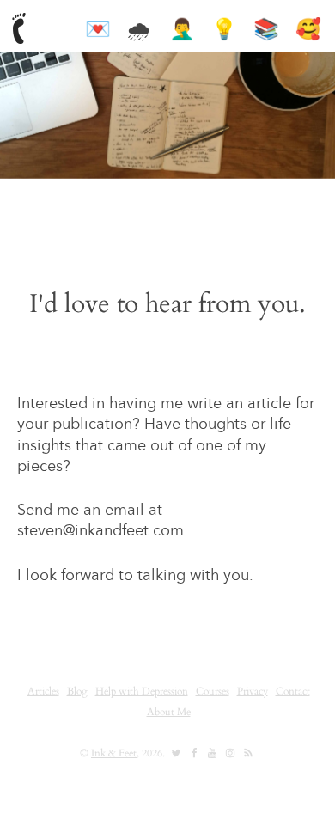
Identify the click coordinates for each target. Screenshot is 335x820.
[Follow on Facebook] (194, 753)
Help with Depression (141, 691)
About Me (169, 712)
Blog (77, 691)
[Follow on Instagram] (230, 753)
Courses (212, 691)
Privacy (252, 691)
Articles (43, 691)
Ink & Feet (114, 753)
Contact (293, 691)
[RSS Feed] (248, 753)
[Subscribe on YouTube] (212, 753)
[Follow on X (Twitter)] (176, 753)
